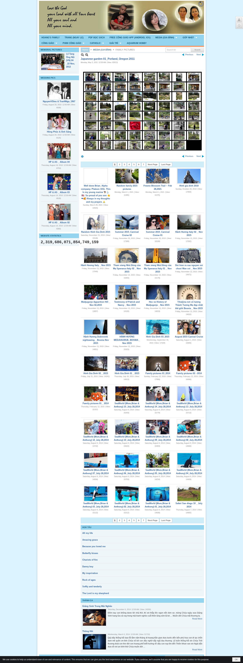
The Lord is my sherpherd (95, 593)
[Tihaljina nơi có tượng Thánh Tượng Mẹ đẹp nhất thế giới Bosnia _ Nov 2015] (189, 292)
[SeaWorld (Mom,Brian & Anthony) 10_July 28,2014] (127, 427)
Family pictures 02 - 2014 (189, 373)
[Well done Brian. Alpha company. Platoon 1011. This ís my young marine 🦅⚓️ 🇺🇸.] (95, 176)
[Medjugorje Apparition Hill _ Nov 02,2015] (95, 292)
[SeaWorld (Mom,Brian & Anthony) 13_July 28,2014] (189, 393)
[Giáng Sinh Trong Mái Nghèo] (94, 617)
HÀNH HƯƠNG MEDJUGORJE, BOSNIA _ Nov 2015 (127, 339)
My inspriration (90, 573)
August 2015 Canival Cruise (189, 336)
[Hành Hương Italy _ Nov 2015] (95, 255)
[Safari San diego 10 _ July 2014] (189, 493)
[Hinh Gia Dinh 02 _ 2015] (95, 363)
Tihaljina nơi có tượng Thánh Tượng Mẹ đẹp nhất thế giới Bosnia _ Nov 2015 (189, 305)
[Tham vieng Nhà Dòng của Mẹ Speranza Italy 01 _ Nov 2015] (157, 255)
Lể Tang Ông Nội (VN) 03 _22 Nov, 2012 (70, 60)
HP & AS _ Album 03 (59, 192)
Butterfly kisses (90, 553)
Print (82, 156)
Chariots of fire (90, 560)
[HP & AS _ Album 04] (59, 151)
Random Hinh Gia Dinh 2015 (95, 232)
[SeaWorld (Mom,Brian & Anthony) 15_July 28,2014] (127, 393)
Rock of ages (89, 580)
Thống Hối (87, 631)
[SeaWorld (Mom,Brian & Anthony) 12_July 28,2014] (95, 427)
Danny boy (87, 566)
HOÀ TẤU (86, 527)
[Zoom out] (86, 54)
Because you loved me (93, 546)
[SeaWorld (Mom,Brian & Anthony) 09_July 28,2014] (157, 427)
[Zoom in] (82, 54)
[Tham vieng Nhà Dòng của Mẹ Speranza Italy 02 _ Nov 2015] (127, 255)
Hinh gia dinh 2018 (189, 185)
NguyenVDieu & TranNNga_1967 (59, 101)
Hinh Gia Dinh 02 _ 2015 (95, 373)
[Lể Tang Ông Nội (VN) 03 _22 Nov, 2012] (52, 62)
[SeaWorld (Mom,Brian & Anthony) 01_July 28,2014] (157, 493)
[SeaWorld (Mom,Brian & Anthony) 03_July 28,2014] (95, 493)
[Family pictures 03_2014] (157, 363)
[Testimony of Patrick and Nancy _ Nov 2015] (127, 292)
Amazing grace (90, 540)
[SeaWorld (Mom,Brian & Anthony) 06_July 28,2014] (127, 460)
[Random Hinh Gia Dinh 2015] (95, 222)
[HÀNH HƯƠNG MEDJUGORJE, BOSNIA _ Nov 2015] (127, 327)
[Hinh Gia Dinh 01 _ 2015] (127, 363)
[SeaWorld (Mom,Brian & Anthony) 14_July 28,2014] (157, 393)
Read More (197, 619)
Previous (189, 54)
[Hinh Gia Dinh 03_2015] (157, 327)
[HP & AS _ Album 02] (59, 212)
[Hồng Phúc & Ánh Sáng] (59, 121)
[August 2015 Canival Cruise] (189, 327)
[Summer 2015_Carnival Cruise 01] (157, 222)
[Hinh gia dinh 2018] (189, 176)
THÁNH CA (87, 600)
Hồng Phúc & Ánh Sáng (59, 132)
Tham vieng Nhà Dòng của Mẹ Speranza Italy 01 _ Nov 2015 (158, 268)
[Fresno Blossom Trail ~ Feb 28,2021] (157, 176)
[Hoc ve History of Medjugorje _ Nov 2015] (157, 292)
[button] (166, 37)
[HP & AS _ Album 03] (59, 182)
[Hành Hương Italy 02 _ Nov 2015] (189, 222)
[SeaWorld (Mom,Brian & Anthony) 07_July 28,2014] (95, 460)
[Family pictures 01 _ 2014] (95, 393)
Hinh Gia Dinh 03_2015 (157, 336)
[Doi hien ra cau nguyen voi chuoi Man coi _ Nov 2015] (189, 255)
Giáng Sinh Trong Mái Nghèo (97, 606)
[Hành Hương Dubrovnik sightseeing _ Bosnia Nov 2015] (95, 327)
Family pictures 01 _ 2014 (96, 403)
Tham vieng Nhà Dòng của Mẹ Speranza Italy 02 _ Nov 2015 (127, 268)
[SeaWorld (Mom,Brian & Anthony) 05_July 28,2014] (157, 460)
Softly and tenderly (92, 586)
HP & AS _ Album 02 (59, 222)
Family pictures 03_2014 (157, 373)
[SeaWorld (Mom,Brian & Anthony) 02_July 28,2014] (127, 493)
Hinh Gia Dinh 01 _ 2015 (127, 373)
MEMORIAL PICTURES (51, 50)
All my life (87, 533)
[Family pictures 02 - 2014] (189, 363)
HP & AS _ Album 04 (59, 162)
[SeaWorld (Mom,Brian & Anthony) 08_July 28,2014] (189, 427)
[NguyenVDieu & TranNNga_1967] (59, 91)
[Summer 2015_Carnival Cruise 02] (127, 222)
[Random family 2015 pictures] (127, 176)
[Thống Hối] (94, 641)
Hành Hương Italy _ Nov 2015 (96, 265)
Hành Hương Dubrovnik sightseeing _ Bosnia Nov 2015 (96, 339)
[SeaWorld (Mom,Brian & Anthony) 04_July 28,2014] (189, 460)
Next (199, 54)
